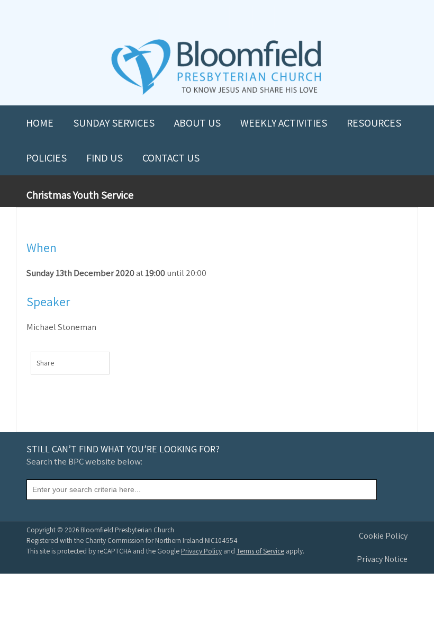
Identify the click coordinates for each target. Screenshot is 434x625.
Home (39, 123)
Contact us (171, 158)
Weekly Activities (283, 123)
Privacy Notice (382, 559)
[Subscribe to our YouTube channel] (170, 17)
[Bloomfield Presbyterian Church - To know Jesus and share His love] (216, 93)
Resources (374, 123)
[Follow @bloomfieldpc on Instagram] (217, 17)
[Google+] (101, 365)
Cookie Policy (383, 535)
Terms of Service (260, 551)
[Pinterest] (90, 365)
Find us (104, 158)
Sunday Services (114, 123)
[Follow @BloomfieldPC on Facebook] (193, 17)
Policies (46, 158)
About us (197, 123)
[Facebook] (68, 365)
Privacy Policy (201, 551)
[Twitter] (79, 365)
